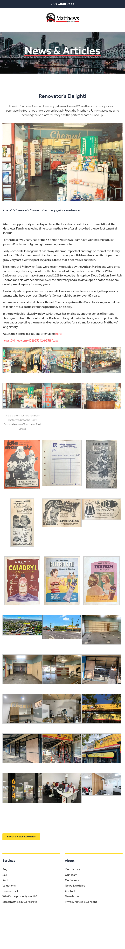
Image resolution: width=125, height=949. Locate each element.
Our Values (72, 880)
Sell (4, 875)
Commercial (10, 891)
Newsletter (72, 896)
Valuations (9, 885)
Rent (5, 880)
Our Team (71, 875)
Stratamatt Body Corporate (19, 902)
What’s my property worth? (19, 896)
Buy (4, 869)
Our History (72, 869)
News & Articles (75, 885)
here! (58, 334)
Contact (70, 891)
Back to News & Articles (21, 836)
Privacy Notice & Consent (81, 902)
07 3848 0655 (64, 4)
